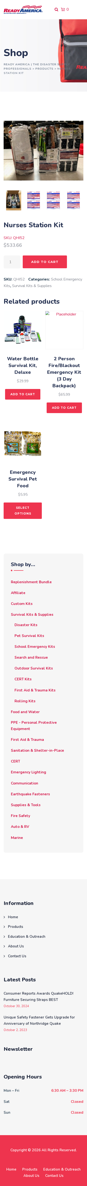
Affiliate (18, 592)
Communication (24, 783)
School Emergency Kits (34, 646)
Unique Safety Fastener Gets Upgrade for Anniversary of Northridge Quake (39, 1020)
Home (13, 917)
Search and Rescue (31, 657)
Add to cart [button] (22, 394)
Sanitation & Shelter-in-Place (37, 750)
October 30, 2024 (16, 1006)
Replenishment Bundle (31, 582)
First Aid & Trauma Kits (35, 690)
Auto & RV (20, 826)
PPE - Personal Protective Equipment (34, 725)
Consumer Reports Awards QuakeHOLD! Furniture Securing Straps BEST (38, 996)
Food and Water (25, 712)
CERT (15, 761)
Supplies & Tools (26, 805)
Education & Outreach (26, 936)
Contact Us (17, 956)
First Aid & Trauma (27, 739)
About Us (16, 946)
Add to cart (44, 262)
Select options (22, 510)
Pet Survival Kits (29, 635)
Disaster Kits (25, 625)
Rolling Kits (25, 701)
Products (15, 926)
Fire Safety (20, 815)
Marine (17, 837)
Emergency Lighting (28, 772)
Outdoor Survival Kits (33, 668)
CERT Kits (23, 679)
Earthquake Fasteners (30, 794)
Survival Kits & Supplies (32, 285)
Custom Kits (22, 603)
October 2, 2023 (15, 1030)
